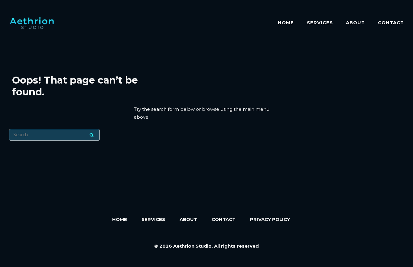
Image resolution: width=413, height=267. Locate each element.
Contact (391, 22)
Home (286, 22)
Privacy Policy (270, 219)
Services (320, 22)
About (355, 22)
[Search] (91, 135)
